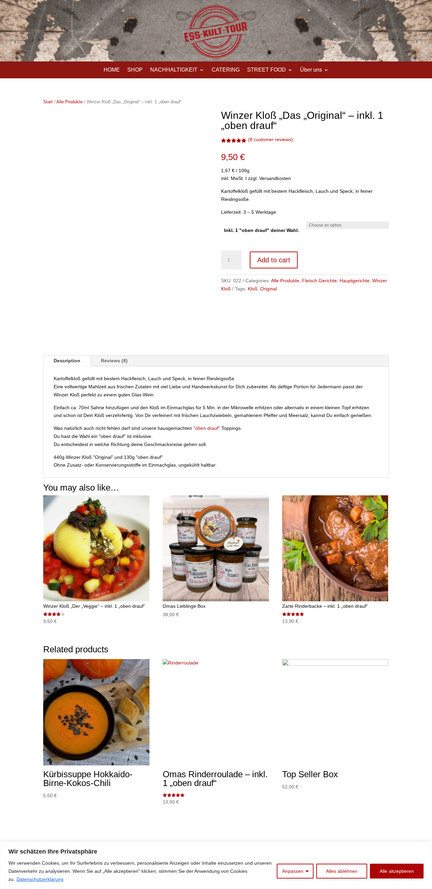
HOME (112, 70)
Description (67, 360)
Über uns (311, 70)
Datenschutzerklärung (40, 879)
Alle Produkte (69, 101)
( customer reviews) (270, 139)
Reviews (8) (114, 360)
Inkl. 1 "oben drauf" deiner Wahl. (261, 230)
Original (268, 288)
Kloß (253, 288)
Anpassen (292, 871)
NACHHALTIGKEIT (173, 70)
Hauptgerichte (355, 280)
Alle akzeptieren (397, 871)
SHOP (135, 70)
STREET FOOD (266, 70)
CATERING (226, 70)
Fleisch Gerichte (319, 280)
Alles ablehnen (341, 871)
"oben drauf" (206, 428)
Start (48, 101)
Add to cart (273, 260)
